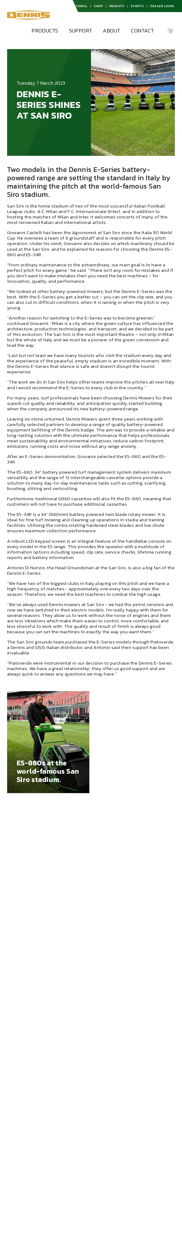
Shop (98, 6)
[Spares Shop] (170, 30)
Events (137, 6)
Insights (116, 6)
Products (45, 31)
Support (80, 31)
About (111, 31)
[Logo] (28, 14)
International (74, 6)
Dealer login (162, 6)
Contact (142, 31)
